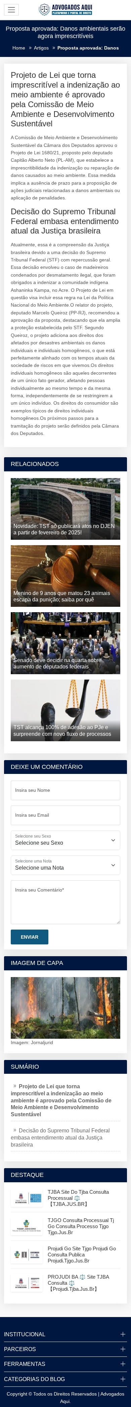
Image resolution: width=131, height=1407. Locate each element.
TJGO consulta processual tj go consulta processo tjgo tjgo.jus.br (81, 1226)
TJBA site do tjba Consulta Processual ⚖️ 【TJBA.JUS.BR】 (78, 1198)
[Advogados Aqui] (65, 9)
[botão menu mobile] (11, 9)
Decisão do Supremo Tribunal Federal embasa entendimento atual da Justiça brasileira (60, 1138)
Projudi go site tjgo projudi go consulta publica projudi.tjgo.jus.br (82, 1254)
